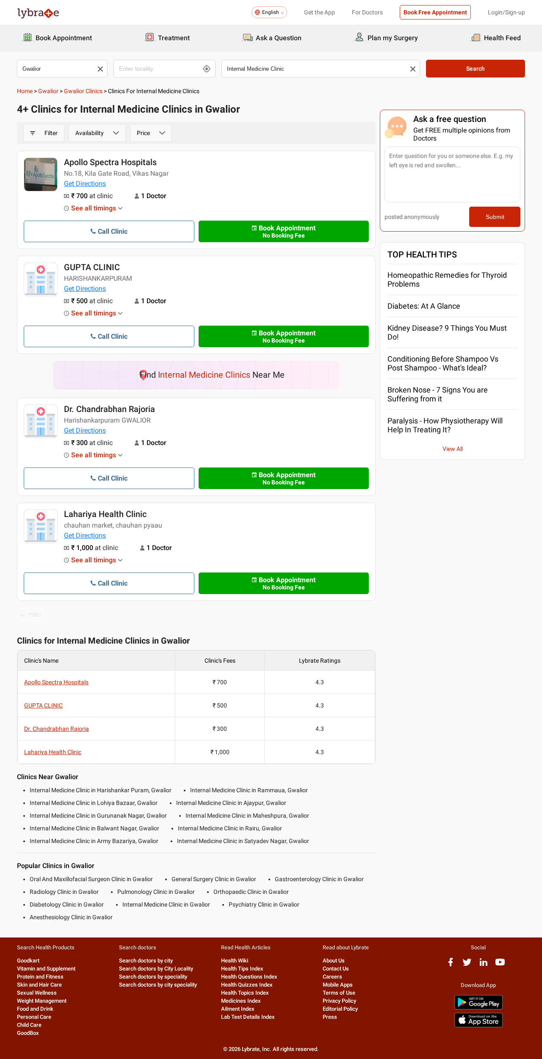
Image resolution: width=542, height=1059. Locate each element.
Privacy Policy (339, 1001)
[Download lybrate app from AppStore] (478, 1026)
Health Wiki (234, 960)
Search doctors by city (146, 960)
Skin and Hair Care (39, 985)
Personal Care (34, 1017)
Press (330, 1017)
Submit (495, 216)
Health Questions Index (249, 976)
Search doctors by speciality (153, 976)
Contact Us (336, 968)
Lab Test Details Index (248, 1017)
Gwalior (48, 91)
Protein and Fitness (40, 976)
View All (452, 448)
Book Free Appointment (435, 12)
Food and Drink (35, 1009)
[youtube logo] (500, 965)
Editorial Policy (340, 1009)
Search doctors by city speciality (158, 985)
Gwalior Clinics (83, 91)
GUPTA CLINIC (92, 267)
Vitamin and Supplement (46, 968)
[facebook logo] (450, 965)
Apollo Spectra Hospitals (110, 162)
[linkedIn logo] (483, 965)
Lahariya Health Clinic (105, 514)
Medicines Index (241, 1001)
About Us (334, 960)
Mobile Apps (338, 985)
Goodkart (28, 960)
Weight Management (41, 1001)
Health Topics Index (245, 993)
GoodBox (28, 1033)
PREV (35, 615)
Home (25, 91)
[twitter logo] (467, 965)
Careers (332, 976)
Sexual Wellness (37, 993)
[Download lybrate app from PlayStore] (478, 1008)
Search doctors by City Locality (156, 968)
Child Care (29, 1025)
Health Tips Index (242, 968)
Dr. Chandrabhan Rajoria (109, 409)
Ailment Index (237, 1009)
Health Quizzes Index (247, 985)
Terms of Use (339, 993)
